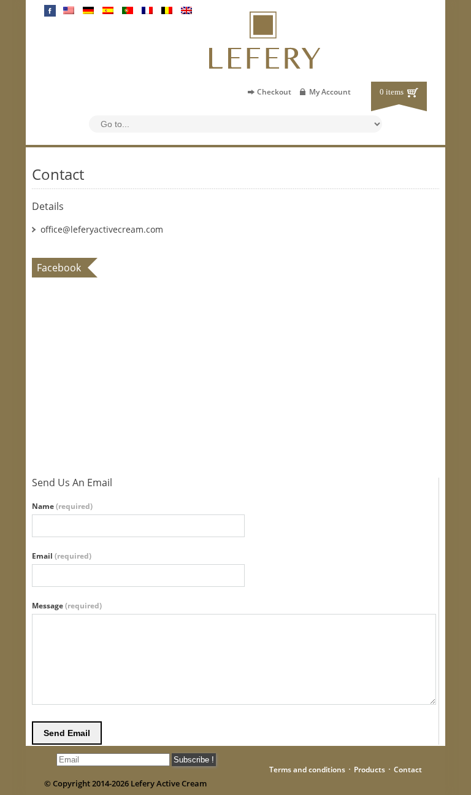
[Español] (107, 10)
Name (62, 506)
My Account (330, 92)
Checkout (274, 92)
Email (61, 556)
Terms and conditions (307, 769)
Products (369, 769)
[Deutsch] (88, 10)
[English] (68, 10)
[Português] (127, 10)
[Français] (147, 10)
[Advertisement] (115, 433)
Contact (408, 769)
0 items (392, 91)
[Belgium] (166, 10)
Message (67, 606)
